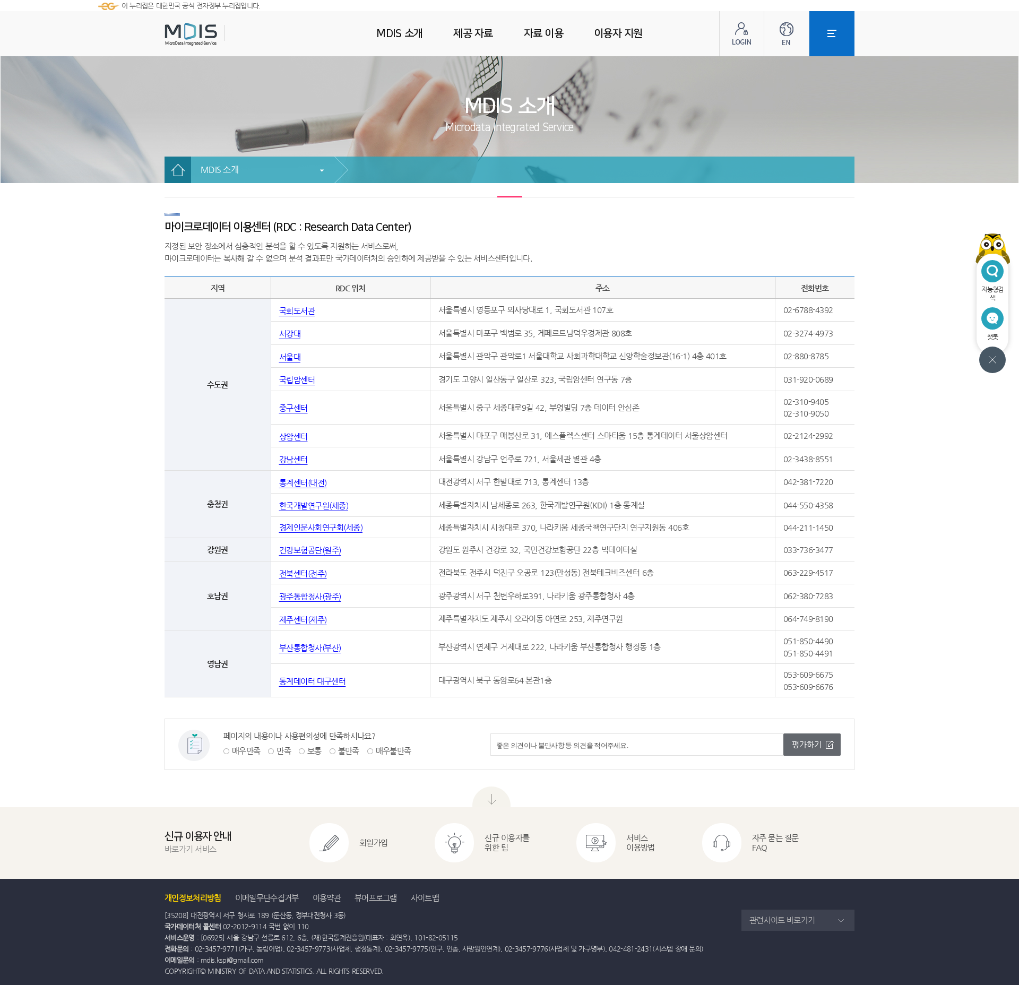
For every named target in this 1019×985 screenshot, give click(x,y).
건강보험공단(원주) (310, 550)
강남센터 (293, 459)
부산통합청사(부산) (310, 647)
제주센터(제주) (303, 619)
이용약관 (327, 897)
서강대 (290, 333)
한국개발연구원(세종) (314, 505)
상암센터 (293, 436)
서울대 (290, 356)
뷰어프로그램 (376, 897)
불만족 (348, 750)
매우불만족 (393, 750)
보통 (314, 750)
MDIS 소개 (219, 170)
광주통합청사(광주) (310, 596)
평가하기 (807, 744)
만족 (284, 750)
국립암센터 (297, 379)
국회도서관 (297, 310)
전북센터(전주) (303, 573)
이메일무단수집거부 (267, 897)
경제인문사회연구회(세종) (321, 527)
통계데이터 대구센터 (312, 681)
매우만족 (246, 750)
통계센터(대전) (303, 482)
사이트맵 (425, 897)
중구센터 (293, 407)
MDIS (218, 34)
